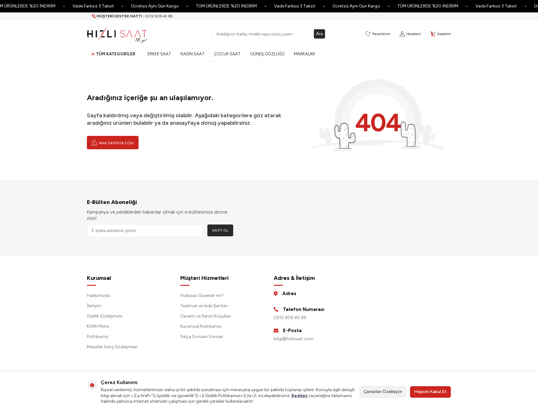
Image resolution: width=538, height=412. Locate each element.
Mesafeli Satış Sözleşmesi (112, 347)
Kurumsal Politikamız (200, 326)
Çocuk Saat (227, 54)
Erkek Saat (159, 54)
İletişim (94, 305)
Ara (319, 33)
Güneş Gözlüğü (267, 54)
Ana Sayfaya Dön (116, 143)
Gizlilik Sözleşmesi (104, 316)
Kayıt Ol (220, 230)
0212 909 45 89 (290, 317)
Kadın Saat (193, 54)
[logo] (117, 34)
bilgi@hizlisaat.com (293, 338)
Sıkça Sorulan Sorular (201, 336)
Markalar (304, 54)
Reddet (299, 395)
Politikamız (97, 336)
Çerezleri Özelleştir (383, 391)
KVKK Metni (98, 326)
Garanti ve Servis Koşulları (205, 316)
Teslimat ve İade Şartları (204, 305)
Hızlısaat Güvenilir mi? (202, 295)
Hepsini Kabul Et (430, 391)
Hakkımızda (98, 295)
